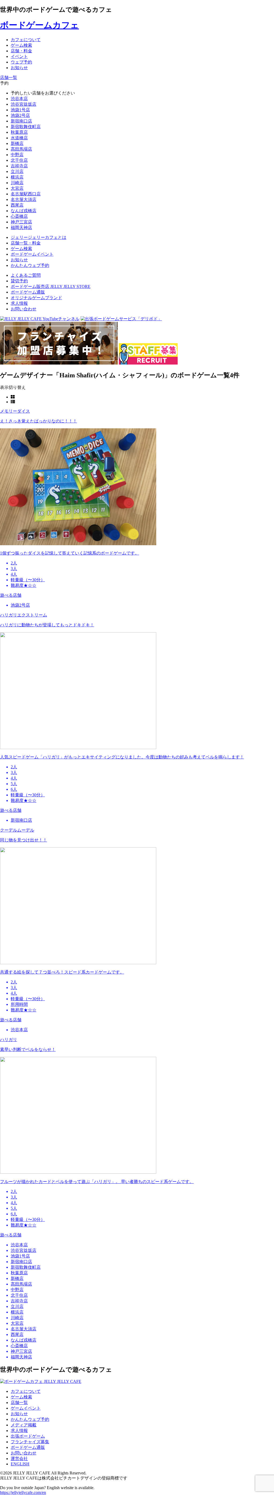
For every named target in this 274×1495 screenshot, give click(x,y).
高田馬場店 (21, 149)
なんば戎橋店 (23, 210)
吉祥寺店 (19, 166)
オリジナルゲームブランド (36, 297)
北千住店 (19, 160)
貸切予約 (19, 281)
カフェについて (26, 1391)
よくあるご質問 (26, 275)
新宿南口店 (21, 121)
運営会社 (19, 1458)
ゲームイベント (26, 1408)
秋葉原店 (19, 132)
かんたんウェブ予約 (30, 1419)
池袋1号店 (20, 110)
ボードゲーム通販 (28, 292)
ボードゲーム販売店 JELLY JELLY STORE (50, 286)
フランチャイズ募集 (30, 1441)
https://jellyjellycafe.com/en (23, 1492)
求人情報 (19, 303)
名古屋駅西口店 (26, 194)
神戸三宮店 (21, 222)
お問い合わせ (23, 309)
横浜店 (17, 177)
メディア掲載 (23, 1425)
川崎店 (17, 182)
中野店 (17, 154)
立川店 (17, 171)
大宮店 (17, 188)
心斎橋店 (19, 216)
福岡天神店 (21, 227)
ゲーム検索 (21, 1397)
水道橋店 (19, 138)
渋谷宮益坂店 (23, 104)
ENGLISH (20, 1464)
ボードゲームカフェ (39, 25)
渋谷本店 (19, 98)
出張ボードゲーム (28, 1436)
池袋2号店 (20, 115)
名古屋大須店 (23, 199)
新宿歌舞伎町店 (26, 126)
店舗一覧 (19, 1402)
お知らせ (19, 1413)
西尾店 (17, 205)
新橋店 (17, 143)
